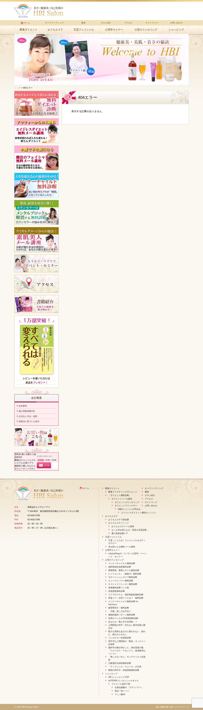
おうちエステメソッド (118, 523)
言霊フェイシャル (84, 29)
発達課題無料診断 (116, 591)
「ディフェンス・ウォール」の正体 (124, 666)
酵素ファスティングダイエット (122, 492)
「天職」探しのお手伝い (119, 611)
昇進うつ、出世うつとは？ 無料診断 (125, 598)
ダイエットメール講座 (121, 499)
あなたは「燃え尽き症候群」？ (122, 622)
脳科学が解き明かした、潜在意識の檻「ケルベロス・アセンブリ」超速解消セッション (126, 650)
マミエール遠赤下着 (120, 684)
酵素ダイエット (28, 29)
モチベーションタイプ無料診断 (122, 577)
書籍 (83, 23)
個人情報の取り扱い (165, 707)
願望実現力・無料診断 (118, 608)
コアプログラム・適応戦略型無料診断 (125, 594)
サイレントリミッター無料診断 (122, 584)
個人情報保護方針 (27, 411)
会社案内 (23, 406)
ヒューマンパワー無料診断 (120, 580)
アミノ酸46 (120, 694)
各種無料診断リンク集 (118, 587)
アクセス (128, 23)
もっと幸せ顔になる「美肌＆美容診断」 (130, 530)
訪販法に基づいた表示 (29, 421)
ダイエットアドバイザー (126, 505)
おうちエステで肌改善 (118, 519)
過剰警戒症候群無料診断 (119, 567)
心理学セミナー (114, 29)
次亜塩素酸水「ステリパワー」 (129, 687)
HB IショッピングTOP (118, 677)
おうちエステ (55, 29)
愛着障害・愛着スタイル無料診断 (123, 570)
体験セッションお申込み (129, 509)
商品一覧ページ (122, 691)
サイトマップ (152, 23)
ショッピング (176, 29)
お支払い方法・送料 (28, 416)
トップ (17, 88)
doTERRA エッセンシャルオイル (123, 680)
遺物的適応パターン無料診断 (121, 615)
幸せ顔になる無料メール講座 (121, 547)
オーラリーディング (54, 23)
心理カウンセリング (145, 29)
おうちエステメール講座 (122, 526)
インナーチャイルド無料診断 (121, 563)
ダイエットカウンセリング (127, 502)
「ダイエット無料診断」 (119, 495)
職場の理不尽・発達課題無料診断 (123, 670)
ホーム (27, 23)
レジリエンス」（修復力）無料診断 (124, 574)
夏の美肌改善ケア (119, 533)
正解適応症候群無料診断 (119, 663)
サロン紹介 (106, 23)
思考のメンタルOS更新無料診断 (123, 618)
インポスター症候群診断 (119, 638)
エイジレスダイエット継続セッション (138, 512)
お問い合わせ (176, 23)
